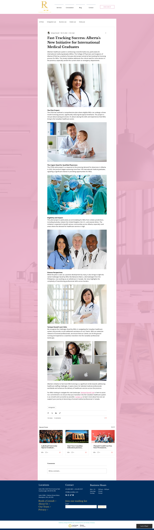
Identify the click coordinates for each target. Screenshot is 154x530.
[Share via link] (60, 413)
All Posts (41, 22)
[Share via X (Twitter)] (52, 413)
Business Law (62, 22)
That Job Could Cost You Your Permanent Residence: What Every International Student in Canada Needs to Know (102, 447)
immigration (51, 407)
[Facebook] (73, 495)
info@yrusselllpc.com (71, 492)
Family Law (82, 22)
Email (66, 503)
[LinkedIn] (66, 495)
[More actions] (106, 33)
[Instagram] (68, 495)
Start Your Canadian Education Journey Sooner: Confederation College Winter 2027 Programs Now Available (76, 447)
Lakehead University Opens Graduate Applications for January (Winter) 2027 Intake (50, 447)
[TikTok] (71, 495)
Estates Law (73, 22)
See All (113, 427)
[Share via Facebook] (48, 413)
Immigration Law (51, 22)
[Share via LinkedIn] (56, 413)
